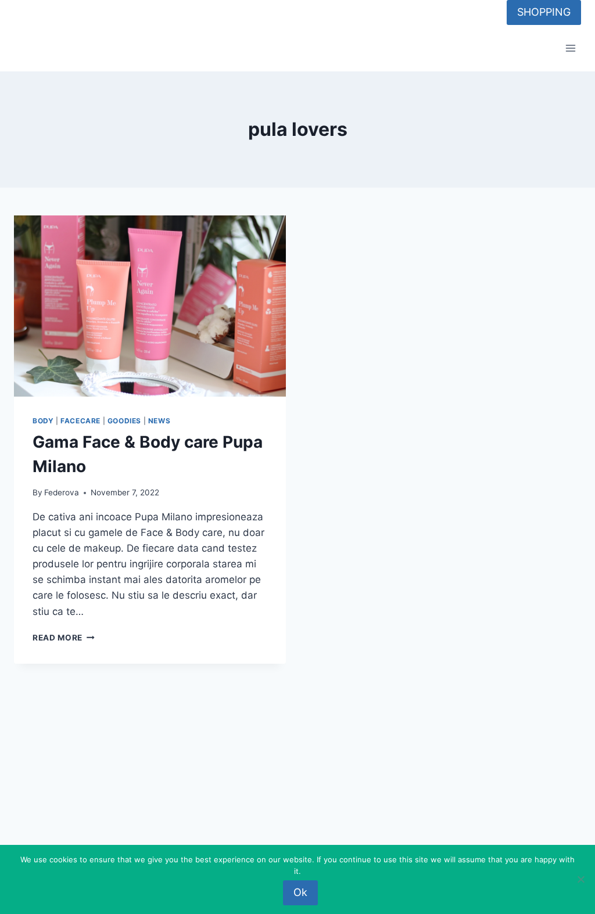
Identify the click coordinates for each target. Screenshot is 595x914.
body (43, 420)
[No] (580, 879)
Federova (61, 492)
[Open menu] (570, 48)
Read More (64, 637)
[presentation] (150, 306)
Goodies (124, 420)
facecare (80, 420)
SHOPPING (544, 12)
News (159, 420)
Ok (300, 892)
